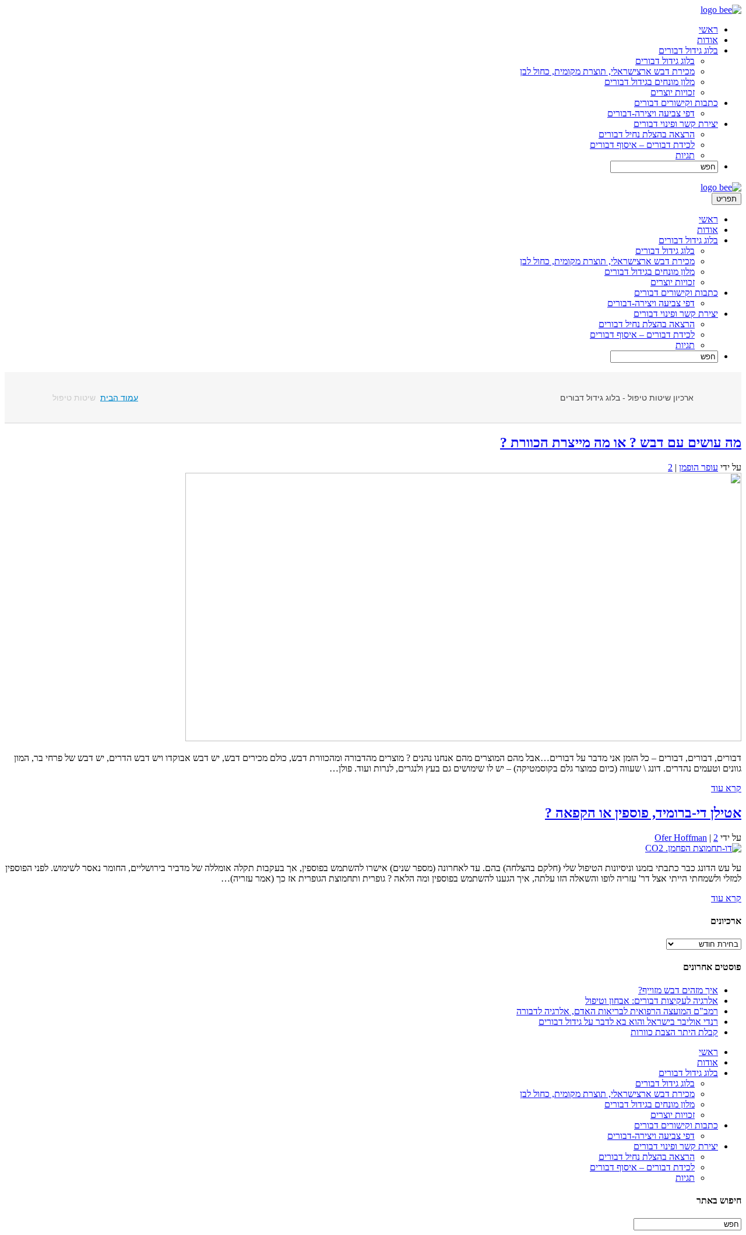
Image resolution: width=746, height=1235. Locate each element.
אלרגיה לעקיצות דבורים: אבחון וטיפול (651, 1001)
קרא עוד (726, 788)
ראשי (708, 29)
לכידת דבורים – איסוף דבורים (642, 145)
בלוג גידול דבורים (688, 50)
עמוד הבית (119, 397)
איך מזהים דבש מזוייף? (678, 990)
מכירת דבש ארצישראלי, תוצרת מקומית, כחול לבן (607, 71)
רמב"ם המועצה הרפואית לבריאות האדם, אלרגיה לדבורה (617, 1011)
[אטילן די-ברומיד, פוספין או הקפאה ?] (693, 848)
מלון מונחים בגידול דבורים (649, 82)
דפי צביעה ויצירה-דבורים (651, 113)
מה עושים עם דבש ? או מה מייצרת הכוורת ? (620, 442)
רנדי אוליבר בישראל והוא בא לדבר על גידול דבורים (628, 1022)
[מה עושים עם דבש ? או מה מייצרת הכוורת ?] (463, 738)
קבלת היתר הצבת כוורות (674, 1032)
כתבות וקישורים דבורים (676, 103)
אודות (707, 40)
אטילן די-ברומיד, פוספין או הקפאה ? (643, 812)
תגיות (685, 155)
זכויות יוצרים (672, 92)
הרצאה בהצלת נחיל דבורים (647, 134)
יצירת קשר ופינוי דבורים (676, 124)
